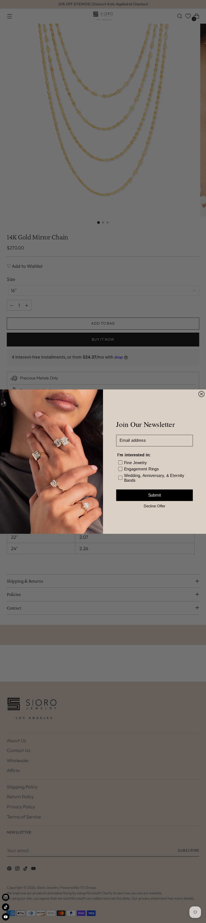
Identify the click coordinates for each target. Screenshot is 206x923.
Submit (154, 495)
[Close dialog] (201, 394)
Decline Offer (154, 505)
